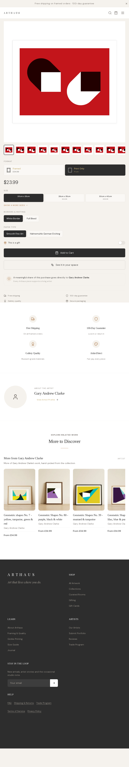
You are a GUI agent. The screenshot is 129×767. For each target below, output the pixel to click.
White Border (13, 218)
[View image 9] (99, 150)
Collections (75, 588)
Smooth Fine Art (14, 233)
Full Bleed (31, 218)
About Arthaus (15, 627)
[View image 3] (31, 150)
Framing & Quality (17, 633)
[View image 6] (65, 150)
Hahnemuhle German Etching (45, 233)
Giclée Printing (15, 639)
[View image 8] (88, 150)
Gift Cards (74, 605)
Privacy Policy (34, 711)
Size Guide (13, 644)
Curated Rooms (77, 594)
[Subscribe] (54, 683)
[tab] (34, 170)
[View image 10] (111, 150)
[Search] (110, 13)
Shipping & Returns (24, 703)
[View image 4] (43, 150)
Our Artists (74, 627)
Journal (11, 650)
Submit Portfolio (77, 633)
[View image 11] (122, 150)
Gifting (72, 600)
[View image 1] (9, 150)
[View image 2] (20, 150)
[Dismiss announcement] (126, 3)
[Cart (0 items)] (116, 13)
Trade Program (76, 644)
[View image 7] (77, 150)
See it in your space (67, 264)
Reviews (73, 639)
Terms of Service (16, 711)
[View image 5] (54, 150)
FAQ (9, 703)
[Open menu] (122, 12)
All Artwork (74, 583)
